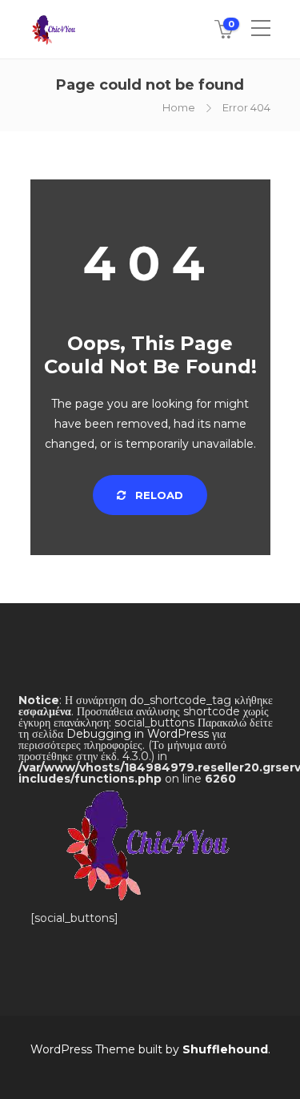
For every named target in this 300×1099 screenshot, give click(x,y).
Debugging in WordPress (137, 734)
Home (178, 107)
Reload (157, 495)
